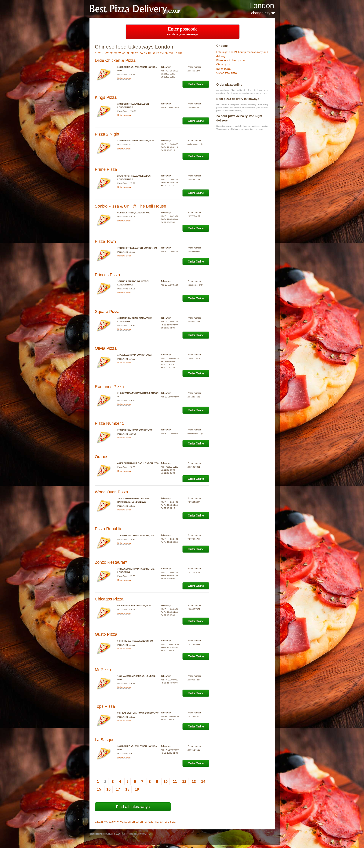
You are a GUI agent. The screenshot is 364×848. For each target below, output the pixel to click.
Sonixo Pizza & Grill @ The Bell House (130, 206)
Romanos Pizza (109, 386)
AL (128, 53)
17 (118, 789)
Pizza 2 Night (107, 134)
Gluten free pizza (226, 72)
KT (157, 53)
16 (108, 789)
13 (194, 781)
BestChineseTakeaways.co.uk (140, 8)
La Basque (105, 739)
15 (99, 789)
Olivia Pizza (106, 348)
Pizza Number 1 (109, 423)
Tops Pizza (105, 706)
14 (203, 781)
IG (154, 53)
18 (127, 789)
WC (124, 53)
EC (99, 53)
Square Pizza (107, 311)
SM (166, 53)
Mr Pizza (103, 669)
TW (171, 53)
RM (162, 53)
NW (106, 53)
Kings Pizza (106, 97)
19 (137, 789)
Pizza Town (105, 241)
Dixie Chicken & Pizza (115, 60)
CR (136, 53)
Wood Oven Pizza (111, 492)
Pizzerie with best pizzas (231, 60)
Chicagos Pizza (109, 599)
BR (132, 53)
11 (175, 781)
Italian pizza (223, 68)
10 (165, 781)
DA (141, 53)
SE (111, 53)
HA (149, 53)
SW (115, 53)
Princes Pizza (107, 274)
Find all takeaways (133, 806)
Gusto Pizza (106, 634)
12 (184, 781)
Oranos (101, 456)
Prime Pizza (106, 169)
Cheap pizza (223, 64)
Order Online (196, 84)
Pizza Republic (108, 528)
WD (180, 53)
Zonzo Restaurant (111, 562)
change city (261, 13)
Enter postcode (182, 31)
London (261, 5)
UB (175, 53)
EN (145, 53)
